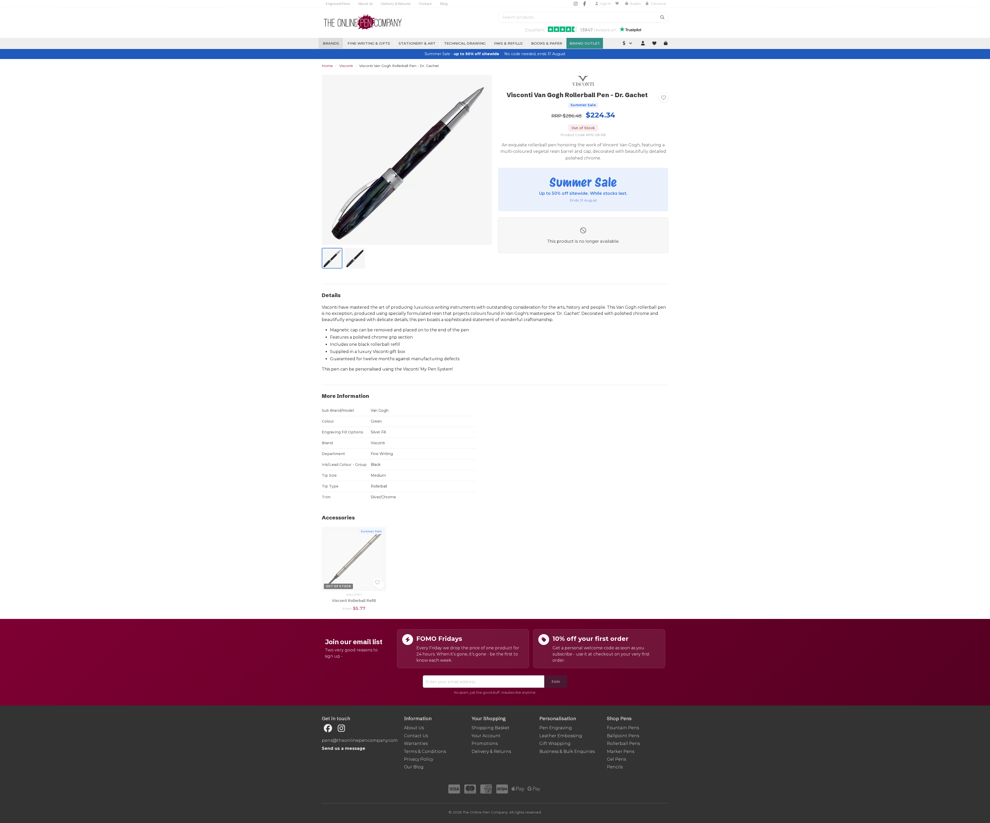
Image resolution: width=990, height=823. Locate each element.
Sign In (605, 4)
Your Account (486, 735)
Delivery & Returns (395, 4)
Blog (444, 4)
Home (327, 66)
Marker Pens (620, 751)
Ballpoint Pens (623, 735)
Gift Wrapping (555, 743)
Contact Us (416, 735)
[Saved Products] (618, 3)
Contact (425, 4)
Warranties (416, 743)
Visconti (346, 66)
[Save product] (663, 97)
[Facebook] (584, 4)
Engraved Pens (338, 4)
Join (555, 681)
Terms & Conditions (425, 751)
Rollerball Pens (623, 743)
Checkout (658, 4)
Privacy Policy (418, 759)
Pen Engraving (555, 727)
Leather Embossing (560, 735)
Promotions (485, 743)
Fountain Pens (623, 727)
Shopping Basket (490, 727)
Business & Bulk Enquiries (567, 751)
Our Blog (414, 767)
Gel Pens (616, 759)
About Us (365, 4)
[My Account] (643, 43)
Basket (635, 4)
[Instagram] (575, 4)
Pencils (615, 767)
